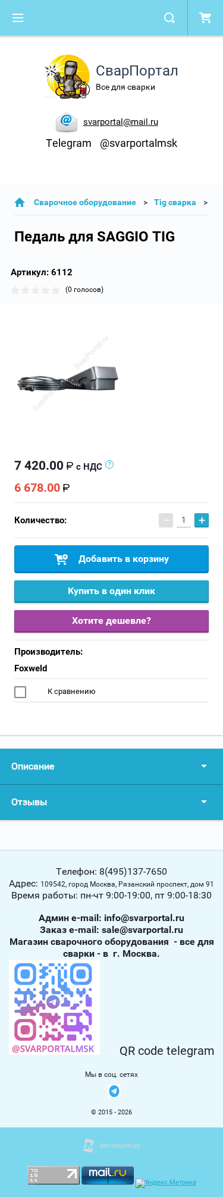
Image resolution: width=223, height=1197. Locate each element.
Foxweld (30, 668)
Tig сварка (175, 202)
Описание (32, 766)
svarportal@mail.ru (120, 122)
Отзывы (29, 802)
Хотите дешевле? (111, 620)
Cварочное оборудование (85, 202)
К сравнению (71, 691)
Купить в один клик (111, 590)
